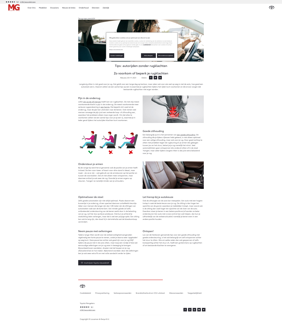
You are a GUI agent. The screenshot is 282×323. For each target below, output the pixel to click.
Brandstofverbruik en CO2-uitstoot (150, 293)
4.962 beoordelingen (28, 2)
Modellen (43, 7)
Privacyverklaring (102, 293)
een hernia (105, 107)
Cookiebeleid (85, 293)
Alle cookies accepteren (165, 55)
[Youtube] (199, 309)
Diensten (95, 7)
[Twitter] (155, 77)
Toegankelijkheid (194, 293)
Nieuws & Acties (68, 7)
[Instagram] (190, 309)
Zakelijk (106, 7)
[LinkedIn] (160, 77)
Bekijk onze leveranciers (116, 49)
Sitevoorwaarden (176, 293)
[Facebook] (151, 77)
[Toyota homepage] (271, 7)
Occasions (54, 7)
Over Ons (32, 7)
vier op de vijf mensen (92, 101)
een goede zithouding (186, 134)
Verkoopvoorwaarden (122, 293)
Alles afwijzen (148, 55)
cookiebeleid (147, 45)
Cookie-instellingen (116, 55)
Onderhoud (84, 7)
